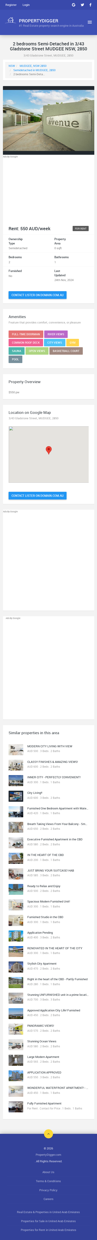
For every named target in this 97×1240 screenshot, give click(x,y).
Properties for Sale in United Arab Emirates (48, 1221)
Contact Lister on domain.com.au (38, 295)
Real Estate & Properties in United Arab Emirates (48, 1212)
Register (10, 5)
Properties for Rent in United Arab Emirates (48, 1230)
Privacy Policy (48, 1190)
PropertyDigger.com (48, 1155)
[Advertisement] (48, 190)
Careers (48, 1199)
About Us (48, 1172)
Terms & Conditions (48, 1181)
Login (26, 5)
